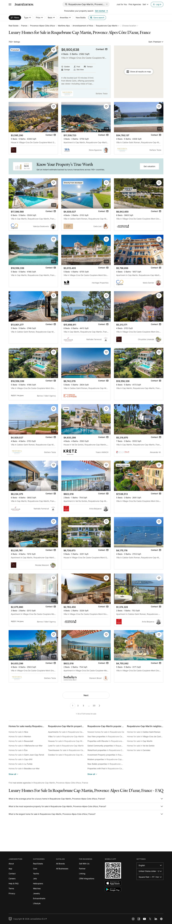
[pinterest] (161, 919)
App (10, 868)
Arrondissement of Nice (83, 25)
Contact (12, 873)
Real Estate (13, 25)
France (24, 25)
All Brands (60, 863)
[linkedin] (156, 919)
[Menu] (10, 4)
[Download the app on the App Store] (113, 883)
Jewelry (36, 893)
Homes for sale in (18, 732)
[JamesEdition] (23, 4)
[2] (99, 705)
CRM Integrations (86, 878)
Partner (82, 868)
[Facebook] (139, 919)
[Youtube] (144, 919)
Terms (11, 888)
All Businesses (62, 868)
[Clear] (107, 4)
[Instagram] (133, 919)
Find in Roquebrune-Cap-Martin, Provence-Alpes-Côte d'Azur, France (48, 783)
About (11, 863)
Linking (82, 873)
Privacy (12, 893)
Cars (35, 868)
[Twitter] (150, 919)
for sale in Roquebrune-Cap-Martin (66, 732)
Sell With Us (84, 863)
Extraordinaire (39, 898)
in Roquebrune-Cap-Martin (105, 736)
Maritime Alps (64, 25)
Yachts (36, 873)
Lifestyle (36, 903)
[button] (53, 50)
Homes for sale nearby (33, 726)
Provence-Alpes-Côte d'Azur (42, 25)
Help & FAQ (14, 883)
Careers (12, 878)
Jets (35, 878)
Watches (37, 888)
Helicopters (38, 883)
